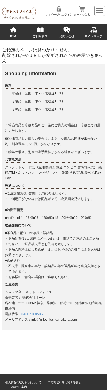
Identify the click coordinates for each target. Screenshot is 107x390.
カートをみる (82, 14)
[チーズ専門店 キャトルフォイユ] (19, 18)
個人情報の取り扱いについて (23, 382)
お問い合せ (66, 36)
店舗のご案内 (18, 386)
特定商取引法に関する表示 (64, 382)
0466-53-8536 (32, 314)
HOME (13, 36)
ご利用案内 (40, 36)
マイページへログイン (58, 14)
